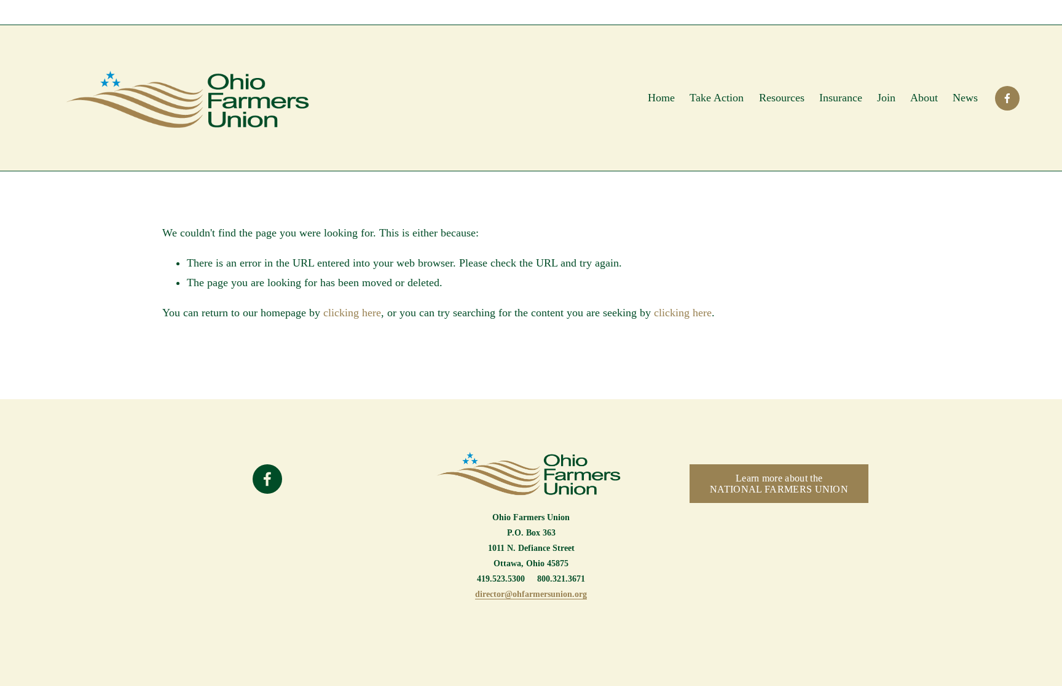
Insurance (840, 98)
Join (886, 98)
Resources (781, 98)
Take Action (717, 98)
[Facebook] (1007, 98)
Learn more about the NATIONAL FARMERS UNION (779, 483)
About (924, 98)
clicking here (352, 312)
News (965, 98)
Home (661, 98)
